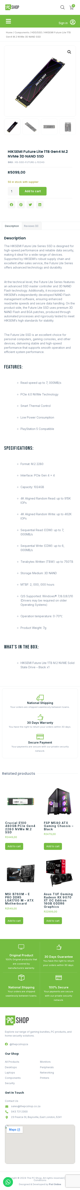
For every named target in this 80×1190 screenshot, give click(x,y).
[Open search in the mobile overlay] (63, 7)
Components (22, 32)
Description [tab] (12, 226)
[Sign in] (72, 22)
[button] (8, 21)
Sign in (63, 23)
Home (9, 32)
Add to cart (33, 191)
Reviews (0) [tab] (31, 226)
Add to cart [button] (14, 846)
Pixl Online (55, 1184)
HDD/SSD (36, 32)
